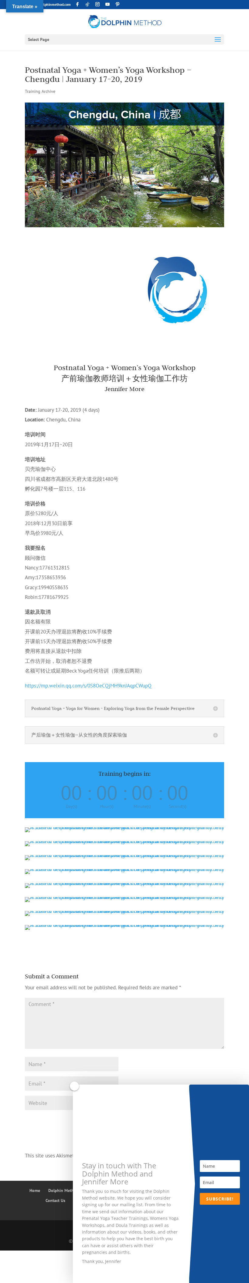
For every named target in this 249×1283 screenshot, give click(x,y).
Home (34, 1190)
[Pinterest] (117, 4)
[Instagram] (97, 4)
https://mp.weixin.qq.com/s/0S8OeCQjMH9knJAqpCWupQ (88, 685)
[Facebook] (77, 4)
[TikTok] (87, 4)
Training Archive (40, 91)
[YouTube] (107, 4)
